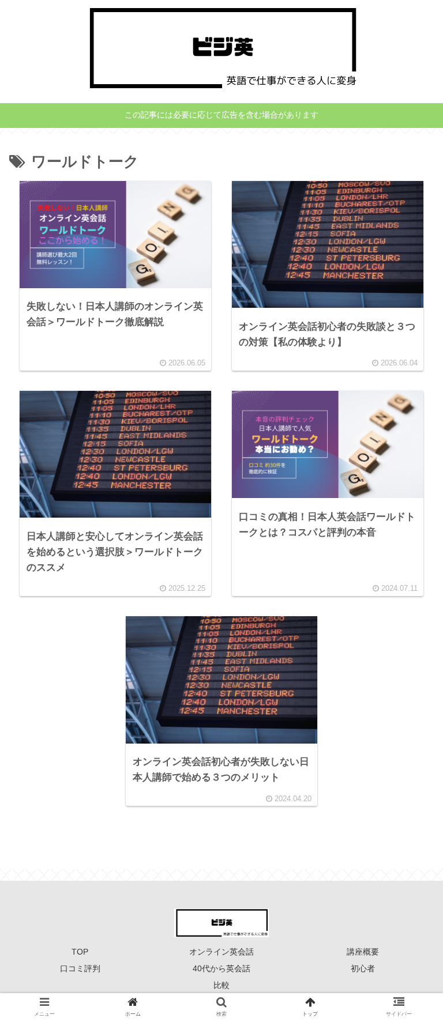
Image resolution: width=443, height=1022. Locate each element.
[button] (406, 942)
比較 (221, 985)
